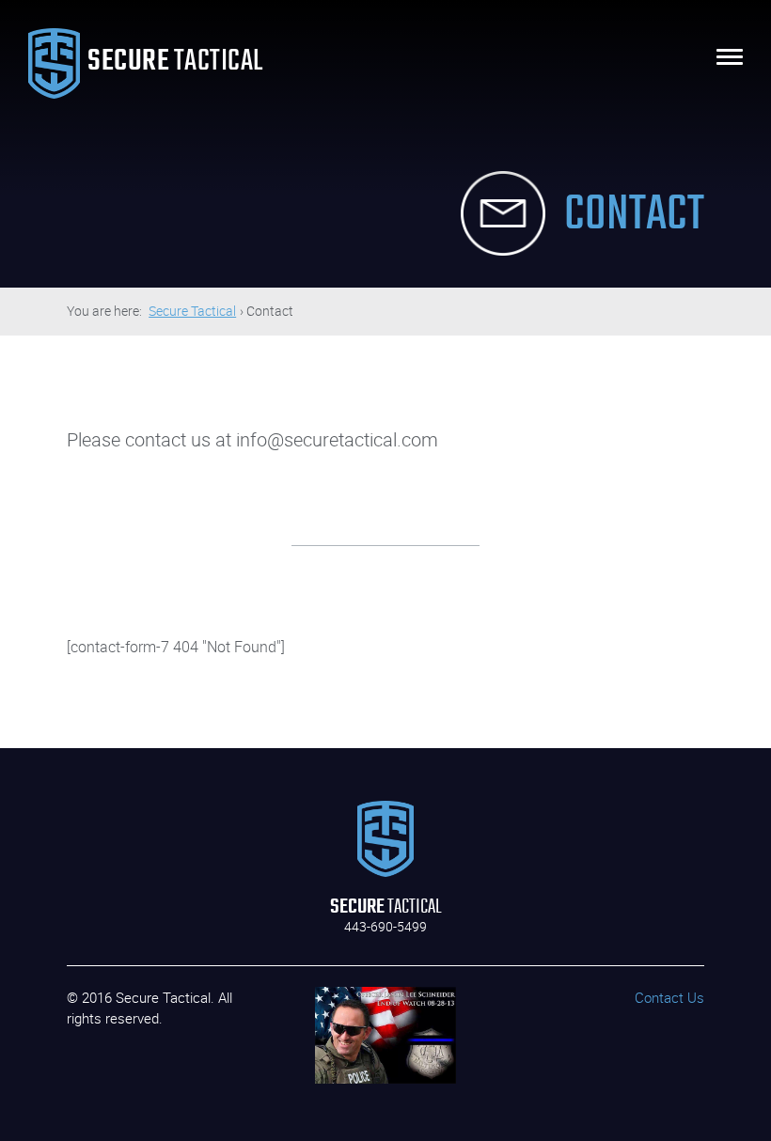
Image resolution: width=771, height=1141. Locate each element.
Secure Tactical (192, 311)
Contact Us (669, 997)
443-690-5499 (385, 926)
